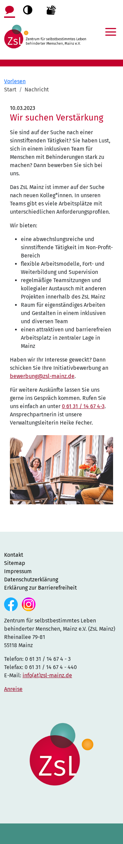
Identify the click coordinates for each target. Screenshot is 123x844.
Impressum (18, 571)
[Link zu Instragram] (29, 604)
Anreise (13, 689)
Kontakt (13, 555)
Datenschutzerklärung (31, 579)
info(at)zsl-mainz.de (47, 675)
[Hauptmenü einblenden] (110, 27)
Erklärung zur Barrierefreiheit (40, 587)
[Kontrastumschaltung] (27, 9)
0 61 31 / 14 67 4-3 (83, 406)
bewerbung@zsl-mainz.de (42, 376)
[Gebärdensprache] (51, 9)
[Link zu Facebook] (11, 604)
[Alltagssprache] (9, 9)
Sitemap (14, 563)
